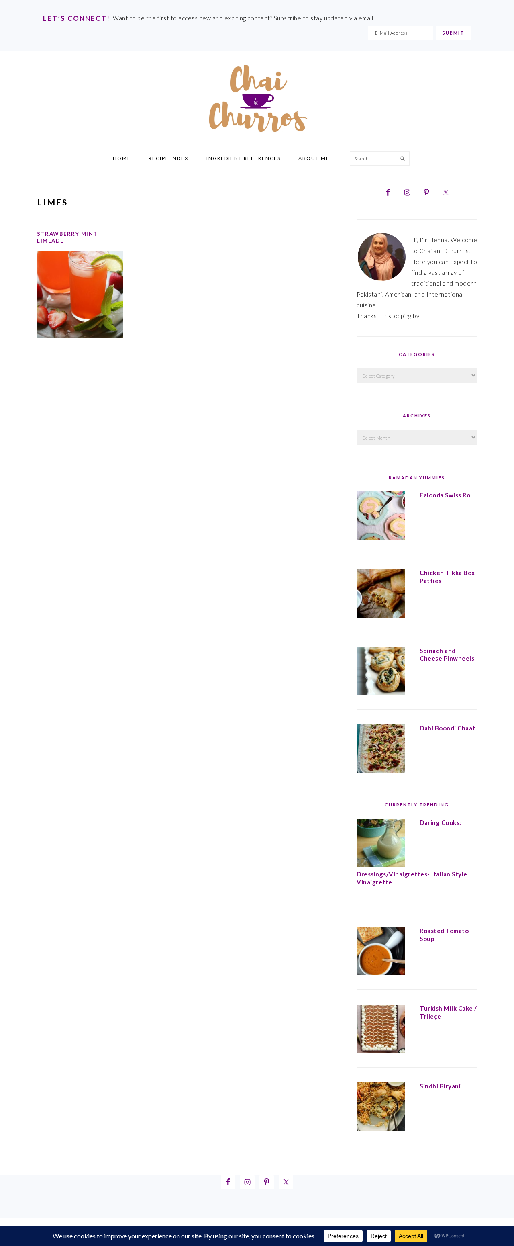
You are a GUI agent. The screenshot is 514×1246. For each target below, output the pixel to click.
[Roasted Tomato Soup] (381, 952)
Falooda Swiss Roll (447, 495)
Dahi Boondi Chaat (447, 728)
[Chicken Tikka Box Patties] (381, 594)
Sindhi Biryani (440, 1086)
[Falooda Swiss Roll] (381, 517)
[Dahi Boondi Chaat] (381, 750)
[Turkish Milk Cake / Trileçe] (381, 1030)
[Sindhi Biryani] (381, 1108)
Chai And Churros (257, 98)
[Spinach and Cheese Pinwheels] (381, 672)
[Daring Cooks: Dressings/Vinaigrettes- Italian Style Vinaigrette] (381, 844)
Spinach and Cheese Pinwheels (447, 654)
